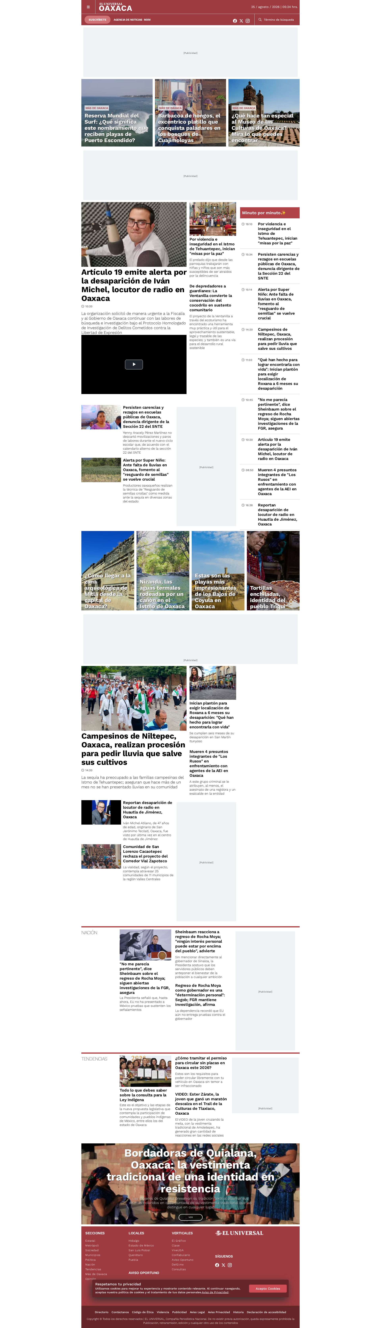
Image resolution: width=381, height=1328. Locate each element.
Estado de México (141, 1245)
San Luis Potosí (139, 1250)
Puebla (133, 1259)
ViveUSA (178, 1250)
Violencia (163, 1312)
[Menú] (88, 7)
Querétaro (136, 1255)
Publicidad (179, 1312)
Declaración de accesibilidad (266, 1312)
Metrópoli (92, 1245)
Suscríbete (97, 19)
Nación (90, 1264)
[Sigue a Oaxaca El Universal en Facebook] (236, 21)
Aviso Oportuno (182, 1259)
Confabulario (181, 1255)
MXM (147, 19)
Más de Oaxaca (97, 108)
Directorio (101, 1312)
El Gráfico (179, 1240)
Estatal (90, 1240)
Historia (238, 1312)
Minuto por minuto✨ (264, 212)
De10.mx (178, 1264)
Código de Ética (143, 1312)
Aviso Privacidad (219, 1312)
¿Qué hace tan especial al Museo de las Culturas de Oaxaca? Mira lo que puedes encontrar (262, 128)
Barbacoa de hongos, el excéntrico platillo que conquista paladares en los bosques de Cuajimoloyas (189, 128)
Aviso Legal (197, 1312)
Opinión (90, 1278)
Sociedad (92, 1250)
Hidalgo (134, 1240)
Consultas (179, 1269)
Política (90, 1259)
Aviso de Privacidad (215, 1292)
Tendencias (93, 1269)
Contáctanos (120, 1312)
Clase (176, 1245)
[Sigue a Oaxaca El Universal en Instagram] (249, 21)
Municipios (92, 1255)
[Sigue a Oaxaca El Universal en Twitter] (242, 21)
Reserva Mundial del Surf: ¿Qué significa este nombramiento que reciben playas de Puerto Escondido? (116, 128)
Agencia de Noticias (128, 19)
